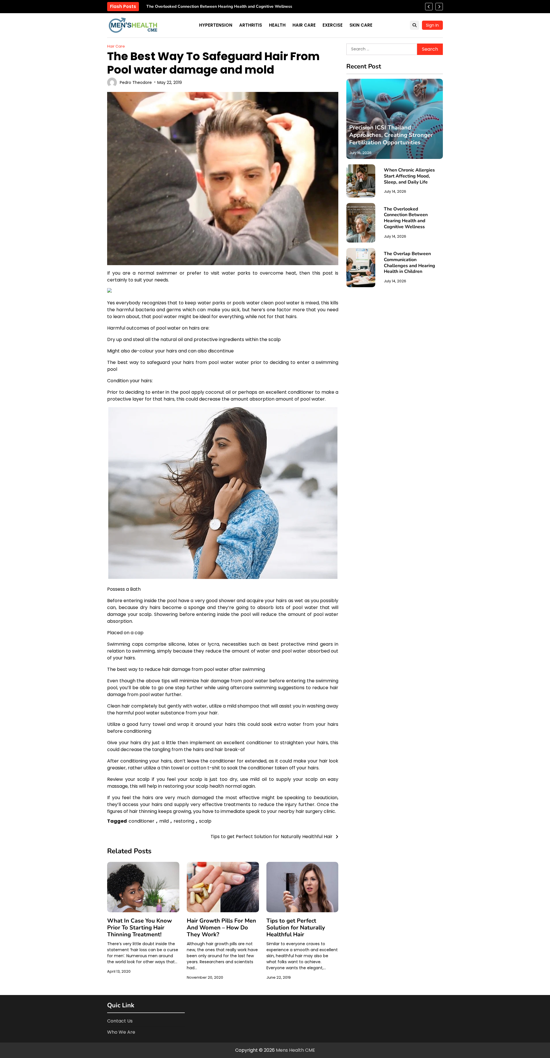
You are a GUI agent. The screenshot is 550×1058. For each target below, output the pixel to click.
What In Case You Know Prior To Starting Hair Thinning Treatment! (139, 927)
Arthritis (250, 25)
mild (164, 821)
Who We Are (121, 1032)
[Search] (414, 25)
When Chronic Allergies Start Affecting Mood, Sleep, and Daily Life (409, 176)
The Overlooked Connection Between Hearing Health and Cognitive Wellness (406, 218)
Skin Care (360, 25)
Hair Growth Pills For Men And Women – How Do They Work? (221, 927)
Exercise (333, 25)
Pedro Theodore (136, 82)
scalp (205, 821)
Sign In (432, 25)
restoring (184, 821)
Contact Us (120, 1021)
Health (277, 25)
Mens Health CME (295, 1050)
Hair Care (304, 25)
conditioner (141, 821)
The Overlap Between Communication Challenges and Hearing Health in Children (222, 6)
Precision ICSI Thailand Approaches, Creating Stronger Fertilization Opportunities (391, 135)
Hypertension (215, 25)
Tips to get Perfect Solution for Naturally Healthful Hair (295, 927)
